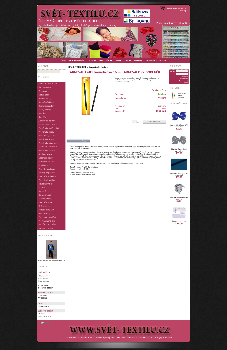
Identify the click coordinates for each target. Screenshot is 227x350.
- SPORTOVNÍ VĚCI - (46, 228)
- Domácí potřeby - (45, 199)
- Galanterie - (43, 91)
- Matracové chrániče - (47, 162)
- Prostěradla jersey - (46, 132)
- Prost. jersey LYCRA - (47, 136)
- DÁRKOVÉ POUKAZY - (48, 84)
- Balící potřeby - (44, 213)
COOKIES (127, 60)
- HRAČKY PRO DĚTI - (47, 225)
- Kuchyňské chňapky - (47, 102)
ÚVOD (63, 60)
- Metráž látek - (44, 95)
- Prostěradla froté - (46, 139)
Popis (84, 141)
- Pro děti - (42, 113)
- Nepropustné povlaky (47, 124)
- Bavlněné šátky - (45, 99)
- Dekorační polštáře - (47, 176)
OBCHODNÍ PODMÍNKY (77, 60)
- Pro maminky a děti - (47, 221)
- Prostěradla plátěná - (47, 150)
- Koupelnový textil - (46, 184)
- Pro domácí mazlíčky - (47, 217)
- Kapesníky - (43, 191)
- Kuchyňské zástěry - (46, 106)
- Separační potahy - (46, 158)
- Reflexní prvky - (45, 206)
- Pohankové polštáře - (47, 180)
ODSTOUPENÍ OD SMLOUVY (155, 60)
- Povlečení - (43, 165)
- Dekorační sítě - (45, 202)
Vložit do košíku (154, 122)
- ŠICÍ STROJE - (44, 87)
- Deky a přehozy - (45, 195)
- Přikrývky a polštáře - (47, 169)
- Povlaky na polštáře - (47, 173)
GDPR (118, 60)
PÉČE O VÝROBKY (106, 60)
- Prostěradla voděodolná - (49, 128)
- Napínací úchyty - (45, 154)
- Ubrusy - (42, 188)
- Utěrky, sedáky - (45, 110)
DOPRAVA (138, 60)
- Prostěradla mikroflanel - (48, 143)
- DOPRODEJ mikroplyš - (48, 147)
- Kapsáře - (42, 117)
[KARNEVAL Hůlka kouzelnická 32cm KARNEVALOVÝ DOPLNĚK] (90, 96)
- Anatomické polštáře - (47, 121)
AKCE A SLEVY (45, 235)
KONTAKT (92, 60)
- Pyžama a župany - (46, 210)
